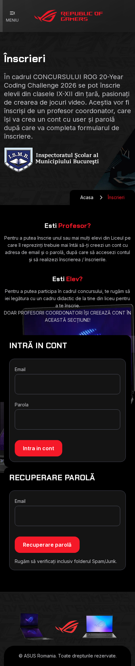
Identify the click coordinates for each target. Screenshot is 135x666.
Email (20, 369)
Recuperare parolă (47, 544)
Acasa (86, 197)
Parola (22, 404)
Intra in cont (38, 448)
